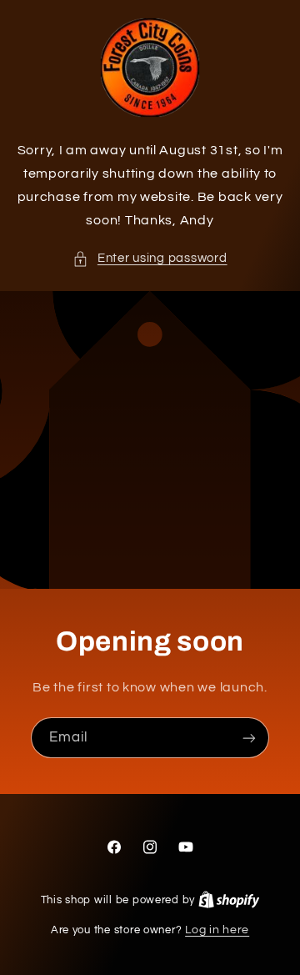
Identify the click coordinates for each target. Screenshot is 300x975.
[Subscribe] (249, 737)
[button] (149, 258)
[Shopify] (229, 900)
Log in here (217, 930)
